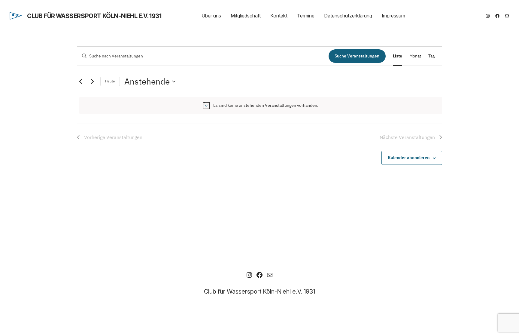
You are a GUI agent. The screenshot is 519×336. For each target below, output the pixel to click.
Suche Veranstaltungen (357, 56)
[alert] (260, 105)
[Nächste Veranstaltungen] (92, 81)
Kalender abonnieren (408, 157)
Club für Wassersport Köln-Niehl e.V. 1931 (94, 16)
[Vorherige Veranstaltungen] (80, 81)
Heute (110, 81)
